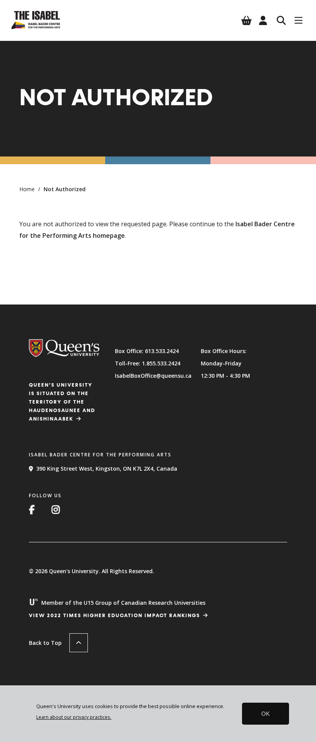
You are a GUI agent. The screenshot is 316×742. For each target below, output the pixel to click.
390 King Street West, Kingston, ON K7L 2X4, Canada (106, 468)
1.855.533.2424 (161, 363)
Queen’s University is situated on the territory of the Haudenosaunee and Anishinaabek (62, 402)
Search (281, 20)
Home (27, 189)
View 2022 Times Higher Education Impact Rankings (114, 615)
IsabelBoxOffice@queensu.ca (153, 375)
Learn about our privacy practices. (73, 717)
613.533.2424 (162, 351)
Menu (298, 20)
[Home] (36, 27)
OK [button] (265, 713)
